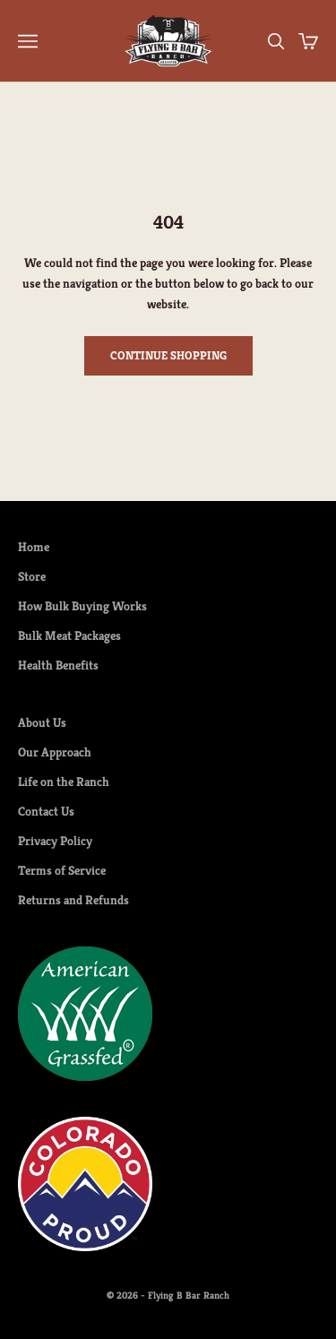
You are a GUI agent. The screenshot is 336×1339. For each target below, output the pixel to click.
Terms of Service (62, 870)
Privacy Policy (55, 841)
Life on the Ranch (63, 781)
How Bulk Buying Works (82, 606)
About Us (42, 722)
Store (32, 576)
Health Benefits (58, 665)
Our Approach (54, 752)
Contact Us (46, 811)
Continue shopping (168, 355)
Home (33, 547)
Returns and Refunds (73, 900)
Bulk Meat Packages (69, 635)
